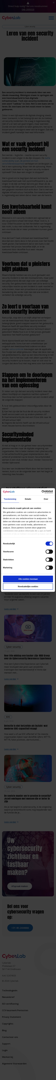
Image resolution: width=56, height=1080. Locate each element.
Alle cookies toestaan (28, 579)
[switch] (49, 552)
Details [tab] (28, 499)
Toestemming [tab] (10, 499)
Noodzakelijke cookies (28, 586)
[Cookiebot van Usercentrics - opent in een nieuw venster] (41, 491)
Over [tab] (46, 499)
